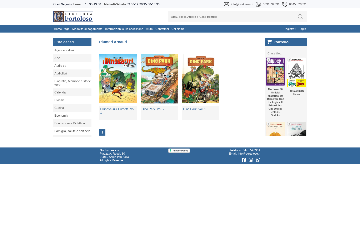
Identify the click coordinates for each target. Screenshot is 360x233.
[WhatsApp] (258, 159)
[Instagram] (251, 159)
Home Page (62, 28)
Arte (57, 58)
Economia (61, 115)
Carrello (281, 42)
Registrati (290, 28)
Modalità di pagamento (87, 28)
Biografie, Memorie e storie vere (72, 82)
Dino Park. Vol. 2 (153, 109)
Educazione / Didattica (69, 123)
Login (302, 28)
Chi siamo (178, 28)
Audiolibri (60, 73)
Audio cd (60, 65)
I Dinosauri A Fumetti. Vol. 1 (117, 110)
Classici (59, 100)
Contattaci (162, 28)
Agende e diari (64, 50)
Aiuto (149, 28)
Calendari (60, 92)
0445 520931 (251, 150)
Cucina (59, 108)
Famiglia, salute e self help (72, 131)
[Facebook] (244, 159)
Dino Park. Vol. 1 (194, 109)
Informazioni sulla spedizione (124, 28)
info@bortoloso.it (249, 153)
